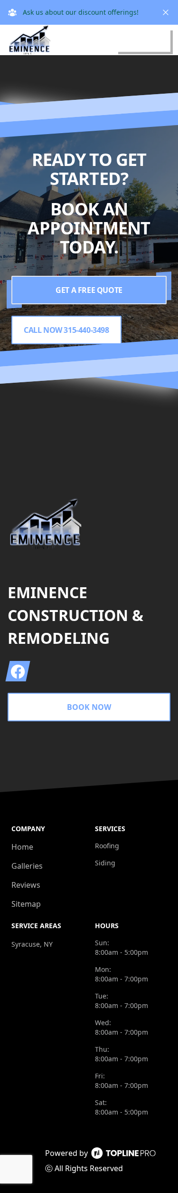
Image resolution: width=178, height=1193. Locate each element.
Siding (105, 862)
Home (22, 847)
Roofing (107, 845)
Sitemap (26, 904)
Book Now (89, 707)
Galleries (27, 866)
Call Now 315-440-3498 (66, 330)
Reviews (25, 885)
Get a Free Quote (89, 290)
